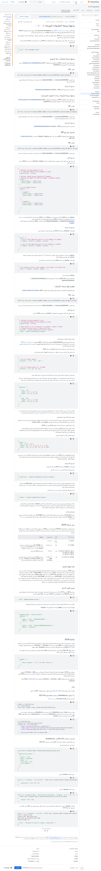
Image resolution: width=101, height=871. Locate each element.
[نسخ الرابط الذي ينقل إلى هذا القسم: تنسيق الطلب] (65, 158)
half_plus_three (57, 691)
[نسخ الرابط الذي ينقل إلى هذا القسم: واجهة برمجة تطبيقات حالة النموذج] (48, 59)
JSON (29, 679)
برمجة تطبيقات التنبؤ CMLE (27, 342)
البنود (77, 867)
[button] (90, 26)
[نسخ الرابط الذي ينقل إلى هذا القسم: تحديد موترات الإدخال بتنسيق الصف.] (55, 339)
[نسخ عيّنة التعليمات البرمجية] (73, 46)
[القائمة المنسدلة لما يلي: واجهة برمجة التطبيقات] (59, 2)
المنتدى (76, 853)
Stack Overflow (35, 856)
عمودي (56, 490)
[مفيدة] (21, 22)
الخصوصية (72, 867)
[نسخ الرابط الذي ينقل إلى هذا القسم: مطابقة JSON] (62, 640)
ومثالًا (43, 32)
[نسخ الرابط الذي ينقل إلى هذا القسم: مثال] (69, 687)
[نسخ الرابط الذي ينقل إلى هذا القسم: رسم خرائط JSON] (59, 525)
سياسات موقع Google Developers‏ (57, 838)
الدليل (83, 10)
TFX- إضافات (76, 10)
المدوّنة (76, 851)
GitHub (13, 2)
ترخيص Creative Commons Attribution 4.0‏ (54, 837)
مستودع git (51, 698)
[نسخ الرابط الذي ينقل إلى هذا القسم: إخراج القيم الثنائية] (64, 512)
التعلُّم (76, 2)
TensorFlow (72, 21)
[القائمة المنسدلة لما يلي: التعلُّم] (73, 2)
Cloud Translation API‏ (44, 16)
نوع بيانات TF (71, 537)
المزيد (54, 2)
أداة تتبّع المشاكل (35, 851)
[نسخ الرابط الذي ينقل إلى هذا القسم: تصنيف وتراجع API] (59, 132)
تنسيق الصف (57, 470)
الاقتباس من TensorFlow (33, 861)
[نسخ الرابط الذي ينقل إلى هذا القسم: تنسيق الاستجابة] (63, 86)
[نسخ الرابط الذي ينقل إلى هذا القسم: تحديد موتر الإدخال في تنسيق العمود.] (55, 417)
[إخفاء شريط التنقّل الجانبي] (82, 868)
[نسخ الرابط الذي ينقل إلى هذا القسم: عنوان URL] (66, 69)
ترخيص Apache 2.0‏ (19, 837)
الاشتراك (18, 867)
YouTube (75, 861)
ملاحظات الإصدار (35, 853)
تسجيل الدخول (5, 2)
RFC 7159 (71, 647)
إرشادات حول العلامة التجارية (33, 858)
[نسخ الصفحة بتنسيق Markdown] (38, 25)
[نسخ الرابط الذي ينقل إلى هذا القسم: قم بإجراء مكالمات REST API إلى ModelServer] (44, 739)
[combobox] (37, 1)
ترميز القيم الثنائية (33, 548)
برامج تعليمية (89, 10)
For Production (93, 7)
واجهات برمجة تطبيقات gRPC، (61, 30)
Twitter (76, 858)
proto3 (34, 679)
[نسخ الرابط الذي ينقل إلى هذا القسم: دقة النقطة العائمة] (60, 567)
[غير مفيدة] (19, 22)
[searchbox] (90, 15)
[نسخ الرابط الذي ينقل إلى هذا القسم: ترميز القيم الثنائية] (60, 588)
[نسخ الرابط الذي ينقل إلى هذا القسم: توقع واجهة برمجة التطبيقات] (53, 286)
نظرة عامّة (97, 10)
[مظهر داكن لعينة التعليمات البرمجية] (71, 46)
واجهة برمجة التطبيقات (65, 2)
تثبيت (81, 2)
